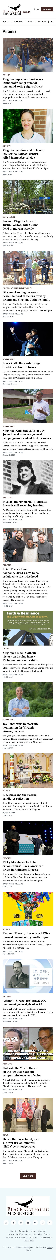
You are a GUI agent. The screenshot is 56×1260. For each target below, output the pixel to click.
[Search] (38, 9)
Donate (6, 22)
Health (6, 1135)
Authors (42, 22)
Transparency (21, 1237)
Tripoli (28, 1250)
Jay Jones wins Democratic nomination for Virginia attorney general (21, 727)
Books (47, 1234)
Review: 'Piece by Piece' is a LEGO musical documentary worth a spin (26, 935)
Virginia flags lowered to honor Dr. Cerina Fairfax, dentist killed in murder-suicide (23, 154)
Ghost (49, 1247)
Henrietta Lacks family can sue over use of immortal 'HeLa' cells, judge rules (21, 1143)
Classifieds (29, 1240)
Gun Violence (9, 217)
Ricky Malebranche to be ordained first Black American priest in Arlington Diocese (23, 866)
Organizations (46, 1237)
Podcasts (7, 1064)
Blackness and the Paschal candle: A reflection (20, 796)
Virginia (6, 75)
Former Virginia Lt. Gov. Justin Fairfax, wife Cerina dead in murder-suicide (20, 225)
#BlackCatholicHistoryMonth (17, 288)
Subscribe (18, 22)
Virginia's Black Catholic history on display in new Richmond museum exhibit (20, 656)
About (31, 22)
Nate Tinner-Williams (13, 101)
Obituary (7, 146)
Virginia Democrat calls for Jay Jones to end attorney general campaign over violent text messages (27, 434)
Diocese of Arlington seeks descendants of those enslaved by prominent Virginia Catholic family (26, 296)
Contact (42, 1231)
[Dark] (35, 9)
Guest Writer (9, 813)
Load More (28, 1176)
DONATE (47, 9)
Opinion (6, 791)
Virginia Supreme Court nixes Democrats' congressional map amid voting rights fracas (23, 83)
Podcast (34, 1237)
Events (6, 649)
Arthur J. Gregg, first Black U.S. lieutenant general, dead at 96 (24, 1002)
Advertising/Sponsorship (19, 1234)
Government (9, 359)
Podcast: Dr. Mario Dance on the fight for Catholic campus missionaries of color (22, 1072)
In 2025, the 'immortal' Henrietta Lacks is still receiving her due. (25, 503)
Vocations (8, 565)
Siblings (9, 1237)
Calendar (37, 1234)
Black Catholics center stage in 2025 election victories (21, 365)
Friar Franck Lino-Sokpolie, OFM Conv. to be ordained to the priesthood (21, 573)
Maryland (7, 498)
